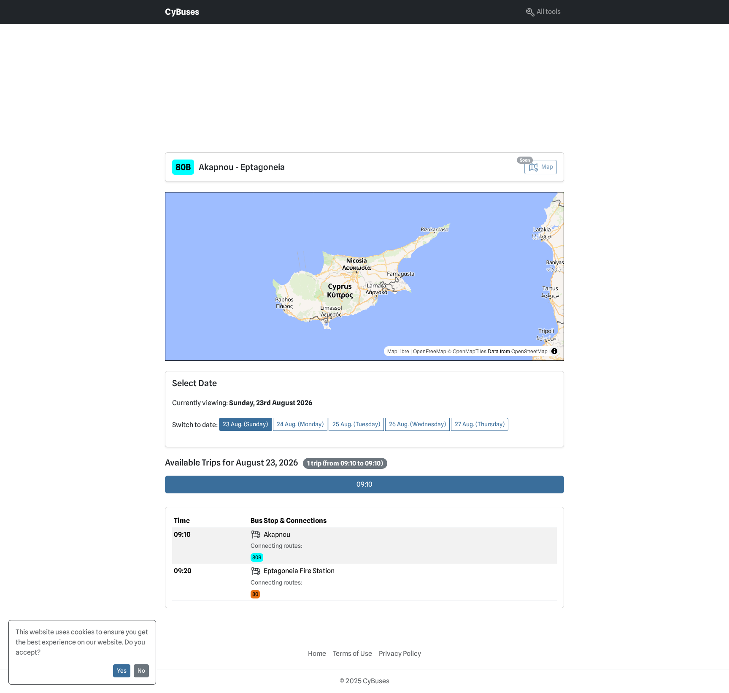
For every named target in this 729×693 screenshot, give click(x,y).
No (141, 670)
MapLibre (398, 351)
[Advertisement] (253, 83)
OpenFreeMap (429, 351)
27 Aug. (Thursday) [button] (480, 424)
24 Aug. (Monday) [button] (300, 424)
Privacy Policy (400, 654)
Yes (122, 670)
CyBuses (182, 12)
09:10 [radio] (364, 484)
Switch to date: (195, 425)
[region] (364, 276)
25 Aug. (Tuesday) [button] (356, 424)
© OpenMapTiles (467, 351)
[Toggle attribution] (554, 351)
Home (317, 654)
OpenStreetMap (529, 351)
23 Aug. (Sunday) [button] (245, 424)
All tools (548, 12)
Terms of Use (352, 654)
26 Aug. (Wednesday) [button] (417, 424)
